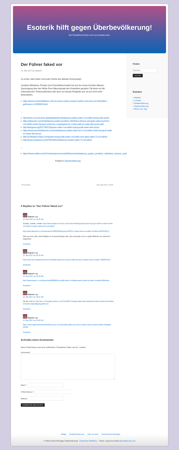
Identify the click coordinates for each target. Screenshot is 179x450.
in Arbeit (137, 100)
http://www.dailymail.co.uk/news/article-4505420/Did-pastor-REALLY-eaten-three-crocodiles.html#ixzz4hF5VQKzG (66, 231)
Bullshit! (137, 98)
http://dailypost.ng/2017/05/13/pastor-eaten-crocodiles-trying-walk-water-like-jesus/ (61, 127)
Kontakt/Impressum (76, 434)
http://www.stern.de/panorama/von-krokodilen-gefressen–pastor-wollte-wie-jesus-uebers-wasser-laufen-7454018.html (66, 260)
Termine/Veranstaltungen (110, 434)
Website (24, 399)
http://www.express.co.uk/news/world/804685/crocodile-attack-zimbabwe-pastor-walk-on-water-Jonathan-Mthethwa (66, 280)
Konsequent (25, 185)
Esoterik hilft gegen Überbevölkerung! (89, 27)
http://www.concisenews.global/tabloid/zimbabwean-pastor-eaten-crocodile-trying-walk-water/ (66, 118)
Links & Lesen (92, 434)
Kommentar (26, 352)
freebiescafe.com (128, 441)
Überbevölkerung (72, 161)
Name (23, 385)
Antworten (27, 244)
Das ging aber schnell (105, 185)
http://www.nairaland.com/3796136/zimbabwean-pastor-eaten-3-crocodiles (57, 140)
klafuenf (38, 71)
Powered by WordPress (88, 441)
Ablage (63, 434)
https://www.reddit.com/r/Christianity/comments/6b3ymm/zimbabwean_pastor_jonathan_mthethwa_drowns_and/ (75, 153)
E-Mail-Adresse (27, 392)
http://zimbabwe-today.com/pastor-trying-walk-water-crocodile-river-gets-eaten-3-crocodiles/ (65, 137)
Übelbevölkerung (141, 103)
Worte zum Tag (140, 109)
